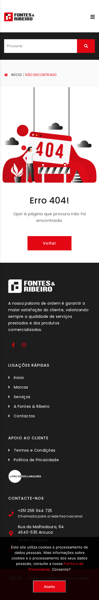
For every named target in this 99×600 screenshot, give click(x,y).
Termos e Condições (34, 450)
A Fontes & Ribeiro (32, 406)
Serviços (22, 397)
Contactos (24, 416)
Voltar (49, 243)
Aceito (49, 586)
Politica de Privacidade (36, 460)
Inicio (19, 377)
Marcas (21, 387)
